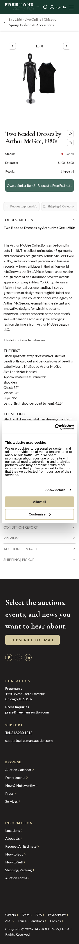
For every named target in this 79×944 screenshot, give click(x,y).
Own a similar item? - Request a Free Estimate (39, 185)
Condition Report (21, 527)
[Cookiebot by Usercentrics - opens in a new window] (56, 427)
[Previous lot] (12, 46)
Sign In (61, 7)
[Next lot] (66, 46)
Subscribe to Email (32, 640)
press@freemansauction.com (27, 712)
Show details (55, 490)
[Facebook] (8, 657)
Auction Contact (20, 549)
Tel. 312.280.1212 (18, 732)
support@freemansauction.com (29, 740)
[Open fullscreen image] (39, 78)
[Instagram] (18, 657)
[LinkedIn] (28, 657)
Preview (11, 538)
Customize (37, 514)
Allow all (39, 502)
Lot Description (18, 220)
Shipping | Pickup (19, 559)
